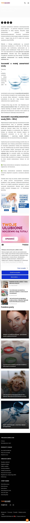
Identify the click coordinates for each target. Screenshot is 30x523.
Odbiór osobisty (4, 466)
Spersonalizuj (14, 277)
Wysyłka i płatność (5, 462)
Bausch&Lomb (25, 53)
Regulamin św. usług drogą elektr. (8, 474)
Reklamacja (3, 476)
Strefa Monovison (5, 484)
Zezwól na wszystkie (15, 272)
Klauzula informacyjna (6, 472)
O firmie (3, 441)
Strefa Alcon (4, 488)
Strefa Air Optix (4, 492)
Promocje (10, 512)
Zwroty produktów (5, 468)
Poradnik (15, 512)
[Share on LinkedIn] (8, 22)
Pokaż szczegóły (21, 268)
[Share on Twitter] (5, 22)
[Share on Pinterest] (11, 22)
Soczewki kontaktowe (6, 450)
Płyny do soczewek (5, 452)
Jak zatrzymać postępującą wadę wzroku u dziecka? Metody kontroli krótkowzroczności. (18, 300)
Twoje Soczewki (14, 285)
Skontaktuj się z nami (6, 443)
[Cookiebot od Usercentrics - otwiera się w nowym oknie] (22, 245)
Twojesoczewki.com (21, 516)
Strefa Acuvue (4, 486)
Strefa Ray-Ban (4, 494)
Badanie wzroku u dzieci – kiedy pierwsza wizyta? (18, 282)
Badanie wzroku (22, 512)
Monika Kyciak (14, 295)
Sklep (3, 514)
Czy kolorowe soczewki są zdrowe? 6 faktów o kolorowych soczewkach (18, 291)
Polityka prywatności (5, 470)
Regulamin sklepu (5, 464)
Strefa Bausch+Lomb (6, 490)
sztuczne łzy (4, 153)
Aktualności (3, 512)
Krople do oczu (4, 454)
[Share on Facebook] (2, 22)
